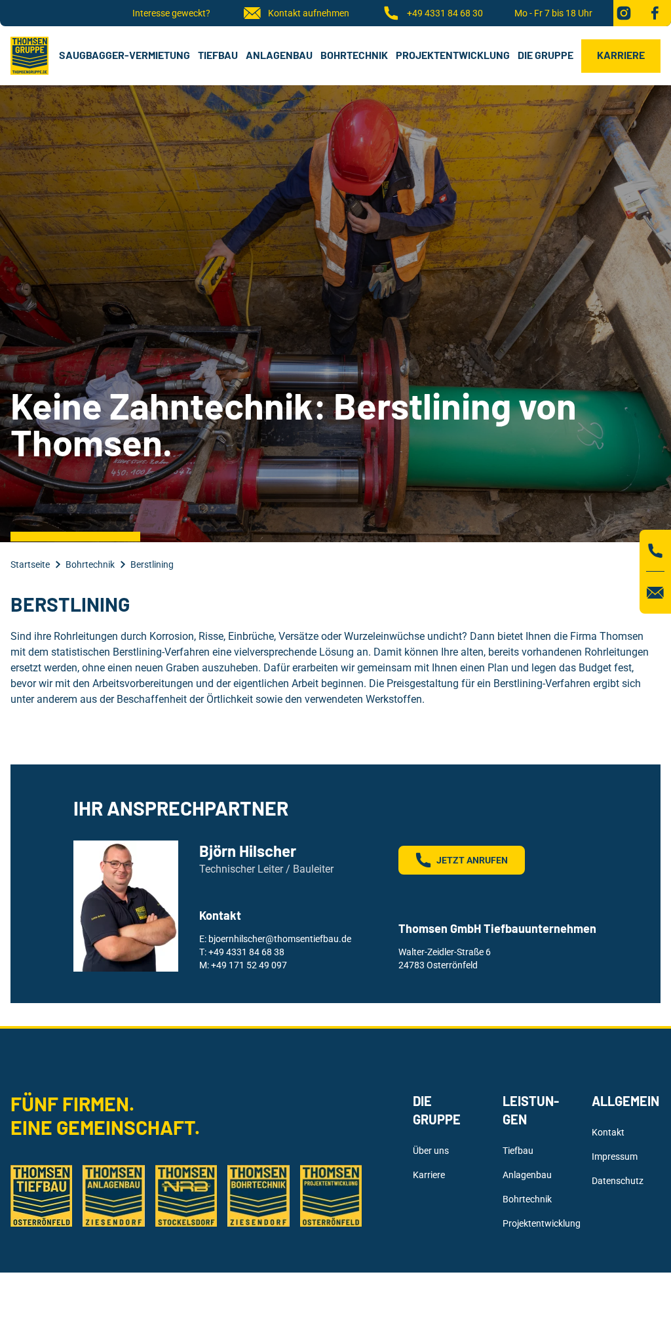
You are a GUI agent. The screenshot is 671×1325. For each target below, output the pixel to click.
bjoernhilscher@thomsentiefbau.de (279, 939)
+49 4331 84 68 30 (445, 13)
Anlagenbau (279, 55)
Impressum (615, 1156)
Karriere (621, 55)
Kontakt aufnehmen (308, 13)
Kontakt (608, 1132)
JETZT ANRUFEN (472, 860)
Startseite (30, 564)
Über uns (431, 1150)
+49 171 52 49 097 (249, 965)
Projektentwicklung (453, 55)
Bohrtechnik (354, 55)
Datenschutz (617, 1181)
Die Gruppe (545, 55)
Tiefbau (218, 55)
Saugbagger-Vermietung (124, 55)
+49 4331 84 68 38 (246, 952)
